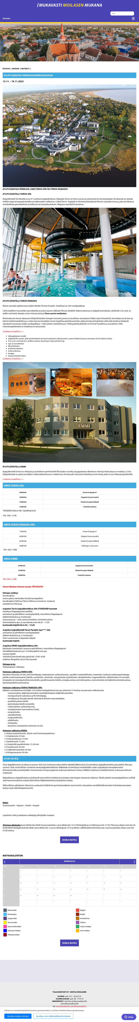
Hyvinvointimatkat (14, 926)
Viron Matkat (85, 930)
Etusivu (6, 18)
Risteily (82, 914)
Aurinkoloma (84, 918)
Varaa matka (69, 839)
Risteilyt (25, 68)
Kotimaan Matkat (13, 930)
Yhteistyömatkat (13, 934)
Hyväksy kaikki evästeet (18, 1016)
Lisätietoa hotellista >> (13, 331)
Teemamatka (12, 922)
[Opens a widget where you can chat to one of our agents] (128, 1017)
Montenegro (11, 914)
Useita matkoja (85, 926)
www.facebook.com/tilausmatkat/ (71, 1006)
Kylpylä (82, 910)
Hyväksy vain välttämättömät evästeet (53, 1016)
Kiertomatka (11, 910)
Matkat (15, 68)
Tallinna (83, 922)
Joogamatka (12, 918)
